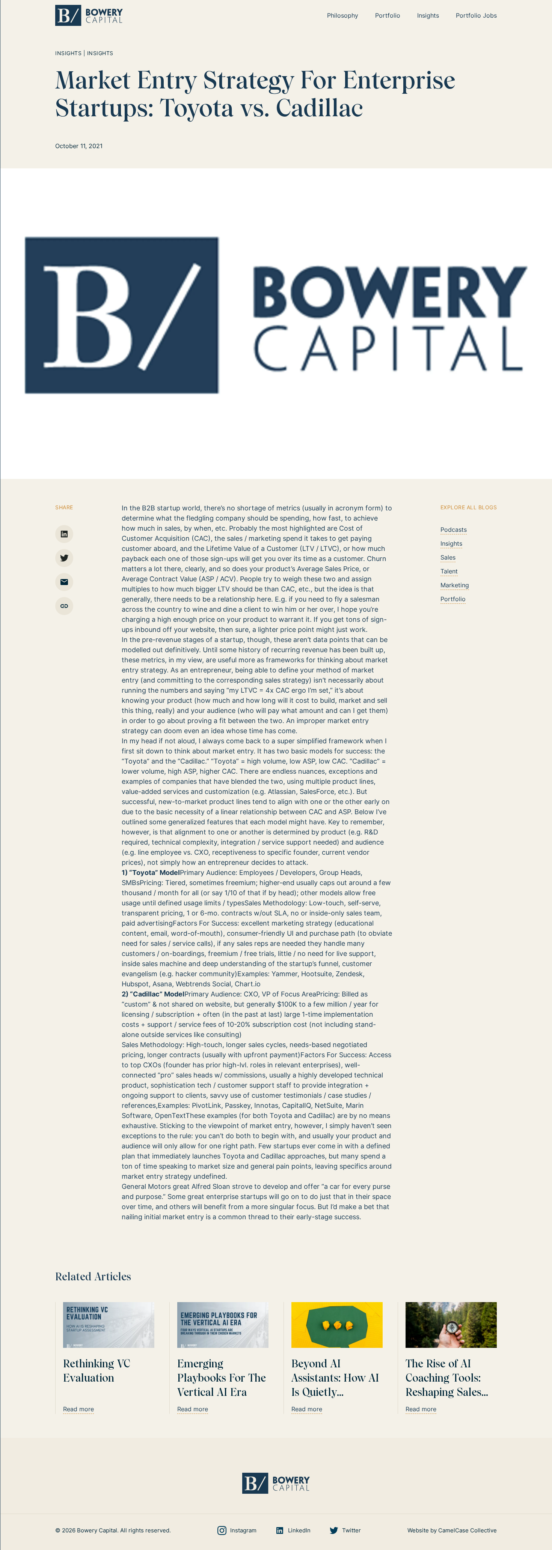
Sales (447, 557)
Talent (449, 571)
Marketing (454, 585)
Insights (451, 543)
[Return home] (89, 15)
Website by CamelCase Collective (452, 1530)
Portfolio (453, 599)
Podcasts (453, 529)
